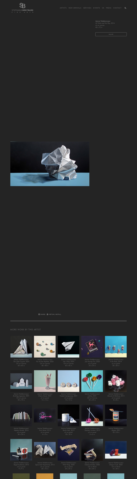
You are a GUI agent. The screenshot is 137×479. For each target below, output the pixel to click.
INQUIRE (111, 34)
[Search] (125, 8)
